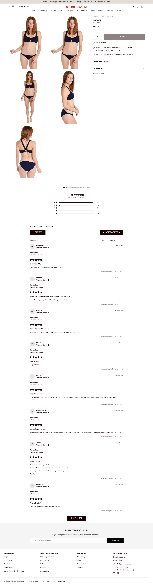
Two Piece (110, 16)
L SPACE (97, 20)
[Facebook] (114, 573)
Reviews (79, 567)
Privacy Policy (45, 581)
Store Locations (119, 557)
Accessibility (45, 571)
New (33, 11)
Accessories (96, 11)
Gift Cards (8, 567)
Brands (110, 11)
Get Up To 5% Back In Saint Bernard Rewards (93, 2)
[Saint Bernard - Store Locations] (13, 6)
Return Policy (45, 560)
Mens (53, 11)
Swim (102, 16)
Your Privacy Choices (59, 581)
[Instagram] (118, 573)
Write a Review (114, 233)
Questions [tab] (49, 226)
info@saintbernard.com (124, 564)
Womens (43, 11)
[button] (76, 203)
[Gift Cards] (9, 6)
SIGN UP (115, 540)
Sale (119, 11)
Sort (104, 240)
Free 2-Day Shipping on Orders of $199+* (58, 2)
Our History (80, 557)
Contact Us (44, 567)
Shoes (70, 11)
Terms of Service (32, 581)
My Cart (7, 564)
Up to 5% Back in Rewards (14, 571)
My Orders (8, 560)
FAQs (42, 564)
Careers (79, 560)
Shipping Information (48, 557)
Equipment (82, 11)
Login (6, 557)
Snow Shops (117, 560)
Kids (61, 11)
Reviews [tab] (36, 226)
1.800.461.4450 (122, 568)
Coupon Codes (82, 564)
